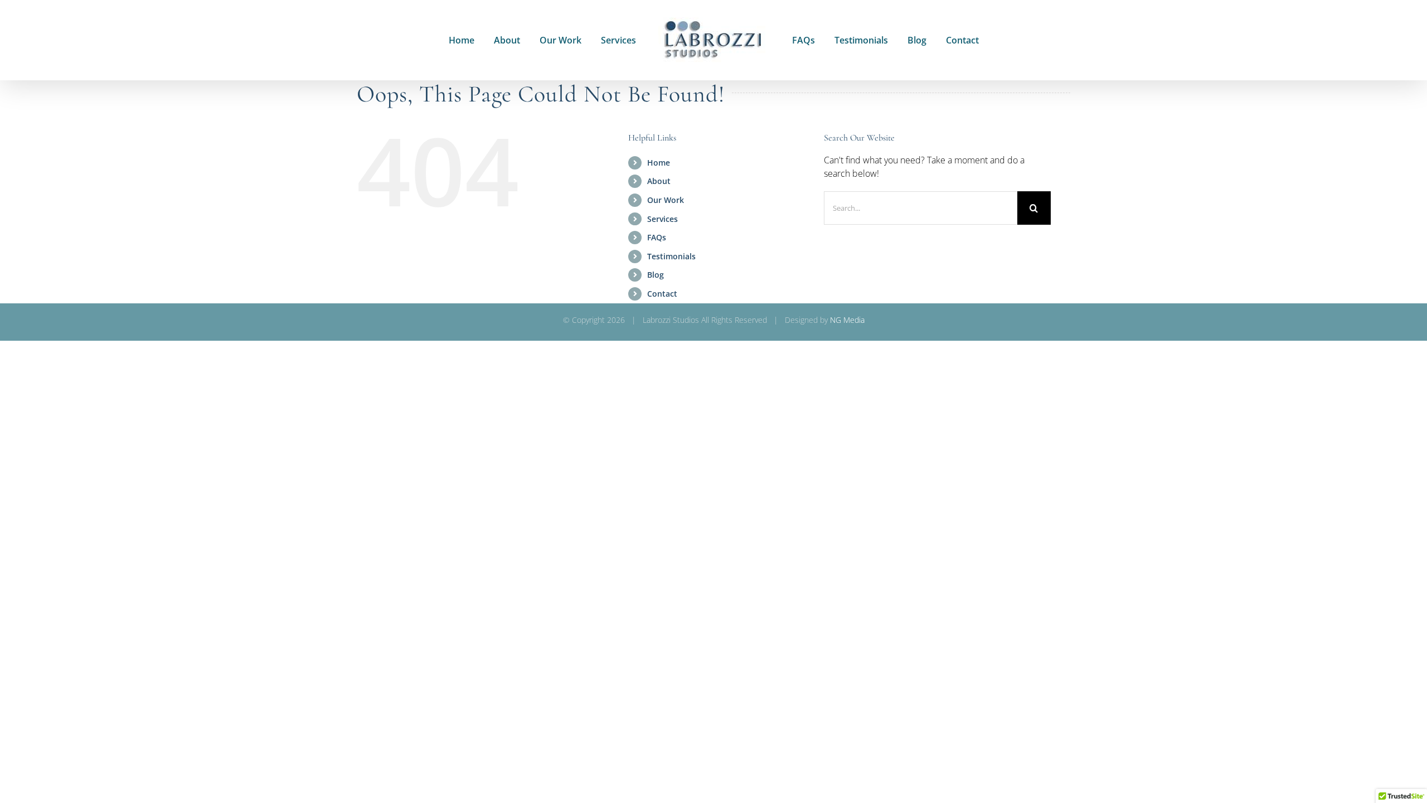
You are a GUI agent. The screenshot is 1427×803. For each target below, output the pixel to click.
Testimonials (671, 256)
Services (662, 219)
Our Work (665, 200)
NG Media (847, 320)
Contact (662, 293)
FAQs (656, 237)
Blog (655, 274)
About (659, 181)
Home (658, 162)
